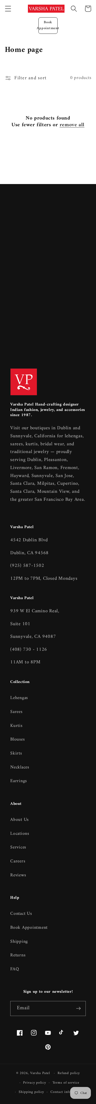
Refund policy (69, 1073)
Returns (17, 955)
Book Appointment (48, 25)
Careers (17, 861)
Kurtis (16, 726)
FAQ (14, 969)
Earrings (18, 781)
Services (18, 847)
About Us (19, 820)
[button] (8, 9)
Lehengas (19, 698)
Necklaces (19, 767)
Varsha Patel (40, 1073)
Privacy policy (34, 1083)
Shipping (19, 942)
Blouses (17, 739)
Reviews (18, 875)
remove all (72, 125)
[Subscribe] (78, 1008)
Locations (19, 834)
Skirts (16, 753)
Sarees (16, 712)
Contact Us (21, 914)
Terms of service (65, 1083)
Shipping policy (31, 1092)
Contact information (67, 1092)
